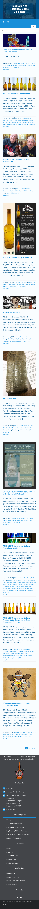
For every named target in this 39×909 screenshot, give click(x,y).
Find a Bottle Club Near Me (16, 881)
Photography (20, 588)
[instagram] (8, 22)
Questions (15, 430)
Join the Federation (13, 838)
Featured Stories (12, 65)
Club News (25, 63)
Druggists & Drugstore (19, 582)
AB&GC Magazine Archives (16, 827)
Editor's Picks (13, 120)
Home (8, 820)
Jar (10, 586)
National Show (22, 65)
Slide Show (6, 67)
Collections (6, 191)
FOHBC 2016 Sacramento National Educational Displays (16, 547)
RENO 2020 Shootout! (12, 312)
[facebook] (4, 22)
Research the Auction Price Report (19, 834)
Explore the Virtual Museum (16, 831)
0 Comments (15, 67)
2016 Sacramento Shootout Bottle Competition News (16, 704)
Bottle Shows (11, 859)
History (30, 120)
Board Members (24, 425)
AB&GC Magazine (12, 856)
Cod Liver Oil (11, 580)
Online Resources (12, 877)
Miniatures (28, 586)
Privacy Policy (11, 884)
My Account (10, 874)
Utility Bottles (11, 124)
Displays (5, 120)
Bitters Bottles (25, 188)
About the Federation (14, 824)
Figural (21, 191)
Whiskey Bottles (21, 124)
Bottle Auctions (12, 863)
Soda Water (10, 590)
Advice (20, 63)
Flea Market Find (9, 398)
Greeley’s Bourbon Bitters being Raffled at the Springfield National (18, 493)
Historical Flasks (29, 191)
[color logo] (19, 763)
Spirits (5, 124)
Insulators (6, 586)
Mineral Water (11, 339)
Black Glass (26, 578)
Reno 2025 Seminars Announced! (16, 93)
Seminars (19, 122)
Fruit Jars (25, 584)
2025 (15, 63)
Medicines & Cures (18, 586)
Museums (20, 520)
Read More (6, 69)
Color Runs (26, 580)
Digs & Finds (20, 428)
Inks (4, 193)
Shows (33, 65)
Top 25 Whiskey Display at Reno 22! (17, 257)
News (29, 65)
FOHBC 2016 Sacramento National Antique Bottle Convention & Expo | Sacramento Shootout (17, 620)
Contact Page (11, 809)
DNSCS (5, 904)
